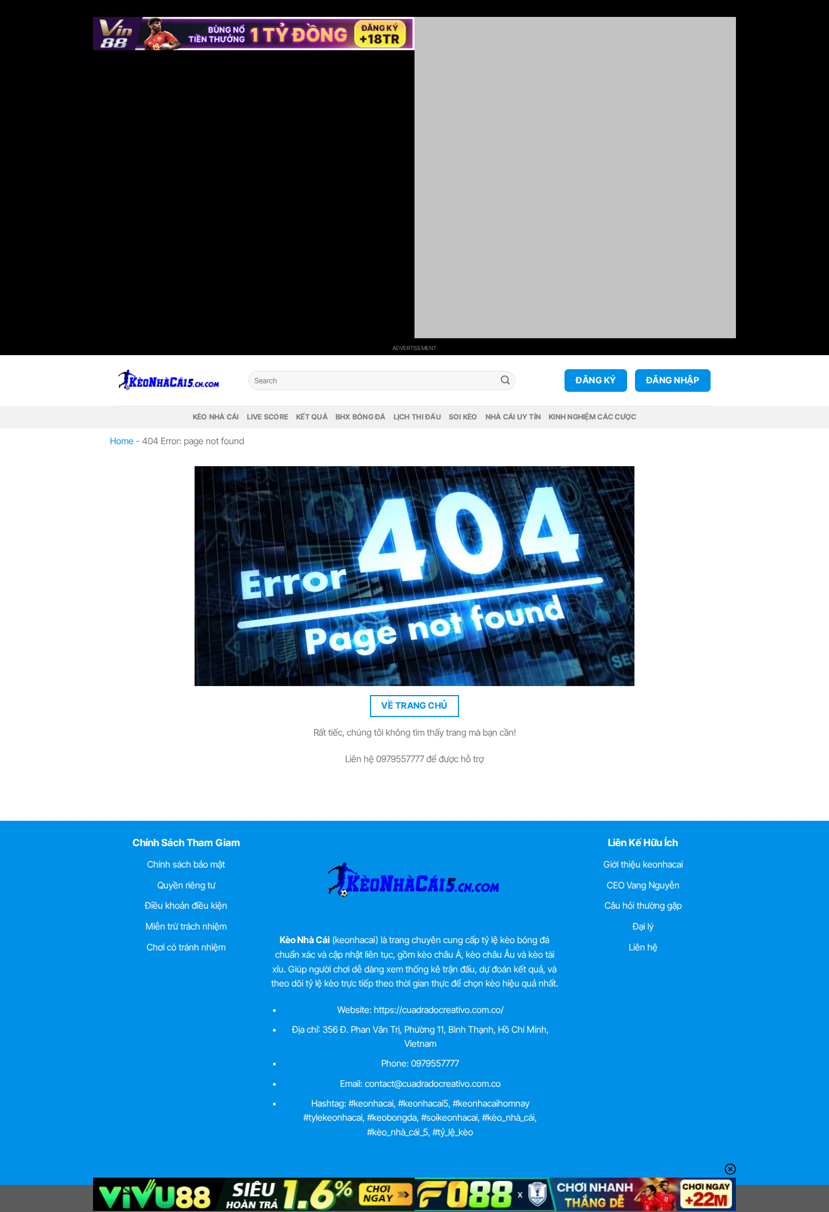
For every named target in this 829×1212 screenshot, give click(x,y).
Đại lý (643, 926)
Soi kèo (463, 417)
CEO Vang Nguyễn (643, 885)
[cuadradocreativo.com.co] (174, 380)
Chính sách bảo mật (186, 864)
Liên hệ (643, 947)
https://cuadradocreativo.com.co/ (439, 1009)
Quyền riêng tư (186, 885)
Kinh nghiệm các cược (592, 417)
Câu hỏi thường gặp (643, 905)
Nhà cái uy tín (513, 417)
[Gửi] (505, 380)
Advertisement (414, 347)
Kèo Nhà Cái (216, 417)
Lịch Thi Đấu (417, 417)
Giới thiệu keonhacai (643, 864)
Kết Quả (312, 417)
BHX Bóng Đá (361, 417)
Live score (268, 417)
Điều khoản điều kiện (186, 905)
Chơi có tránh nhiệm (186, 947)
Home (122, 440)
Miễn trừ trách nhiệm (186, 926)
